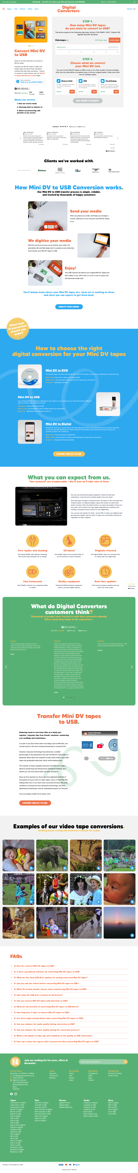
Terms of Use (113, 1076)
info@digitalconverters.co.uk (23, 1076)
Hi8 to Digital (15, 1134)
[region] (69, 138)
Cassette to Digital (91, 1103)
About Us (52, 1073)
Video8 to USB (15, 1132)
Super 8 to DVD (40, 1118)
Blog (90, 1078)
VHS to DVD (14, 1118)
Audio (30, 9)
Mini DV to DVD (57, 370)
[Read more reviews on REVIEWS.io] (110, 151)
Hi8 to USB (14, 1138)
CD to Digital (112, 1109)
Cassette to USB (90, 1105)
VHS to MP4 (14, 1123)
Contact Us (53, 1076)
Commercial (93, 1073)
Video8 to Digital (16, 1127)
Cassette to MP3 (90, 1107)
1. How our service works (27, 104)
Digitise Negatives (65, 1107)
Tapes (9, 9)
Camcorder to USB (17, 1107)
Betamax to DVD (16, 1147)
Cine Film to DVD (41, 1107)
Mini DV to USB (15, 1114)
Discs (37, 9)
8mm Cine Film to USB (42, 1112)
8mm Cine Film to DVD (43, 1114)
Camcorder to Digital (18, 1103)
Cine (15, 9)
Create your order (68, 307)
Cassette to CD (89, 1109)
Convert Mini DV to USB (68, 454)
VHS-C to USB (15, 1143)
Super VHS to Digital (17, 1125)
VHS (86, 503)
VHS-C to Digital (16, 1141)
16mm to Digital (40, 1121)
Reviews (52, 1078)
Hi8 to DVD (14, 1136)
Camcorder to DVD (17, 1105)
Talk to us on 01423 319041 (31, 82)
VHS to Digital (15, 1116)
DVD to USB (112, 1105)
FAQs (90, 1076)
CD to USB (112, 1112)
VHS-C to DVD (15, 1145)
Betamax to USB (16, 1152)
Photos (22, 9)
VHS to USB (14, 1121)
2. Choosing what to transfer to (29, 107)
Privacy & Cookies (115, 1073)
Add (72, 91)
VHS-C (93, 503)
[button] (131, 586)
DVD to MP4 (112, 1107)
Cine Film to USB (40, 1105)
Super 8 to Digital (41, 1116)
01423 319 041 (18, 1078)
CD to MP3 (112, 1114)
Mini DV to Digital (58, 424)
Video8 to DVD (15, 1129)
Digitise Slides (64, 1105)
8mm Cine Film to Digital (43, 1109)
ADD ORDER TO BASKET (87, 101)
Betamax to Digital (17, 1150)
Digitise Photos (64, 1103)
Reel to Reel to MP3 (91, 1116)
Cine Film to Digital (41, 1103)
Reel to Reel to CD (90, 1114)
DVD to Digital (113, 1103)
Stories (91, 1080)
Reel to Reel (88, 1112)
